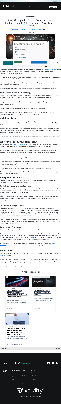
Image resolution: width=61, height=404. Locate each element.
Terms (23, 380)
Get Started (53, 7)
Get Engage (5, 376)
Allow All (43, 62)
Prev (3, 348)
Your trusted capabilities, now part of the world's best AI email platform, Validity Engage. (30, 1)
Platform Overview (13, 6)
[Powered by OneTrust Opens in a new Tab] (44, 66)
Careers (23, 375)
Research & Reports (16, 376)
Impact (36, 6)
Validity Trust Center (35, 382)
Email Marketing (30, 16)
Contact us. (26, 363)
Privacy (23, 383)
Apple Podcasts (22, 267)
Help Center (33, 375)
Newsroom (24, 378)
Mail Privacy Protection (19, 144)
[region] (31, 53)
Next (6, 348)
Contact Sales (53, 4)
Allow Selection (18, 62)
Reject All (35, 62)
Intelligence (29, 6)
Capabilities (21, 6)
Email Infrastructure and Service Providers (41, 277)
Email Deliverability (10, 314)
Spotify (30, 267)
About (43, 6)
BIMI (32, 237)
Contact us (33, 372)
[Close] (47, 42)
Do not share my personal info (22, 57)
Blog (13, 379)
